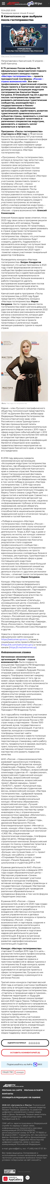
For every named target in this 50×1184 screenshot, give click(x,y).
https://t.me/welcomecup (23, 647)
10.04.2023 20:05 (8, 10)
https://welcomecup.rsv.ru (14, 639)
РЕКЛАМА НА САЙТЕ (12, 1090)
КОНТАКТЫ (7, 1094)
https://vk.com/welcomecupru (17, 645)
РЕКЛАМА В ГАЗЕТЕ (33, 1090)
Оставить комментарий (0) (25, 1052)
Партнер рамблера (24, 1171)
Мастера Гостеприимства (13, 56)
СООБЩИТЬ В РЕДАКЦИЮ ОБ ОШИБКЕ (21, 1097)
